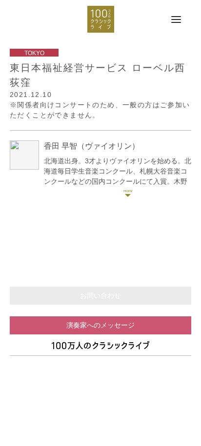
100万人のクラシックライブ (100, 19)
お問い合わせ (100, 295)
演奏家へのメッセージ (100, 325)
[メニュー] (176, 20)
